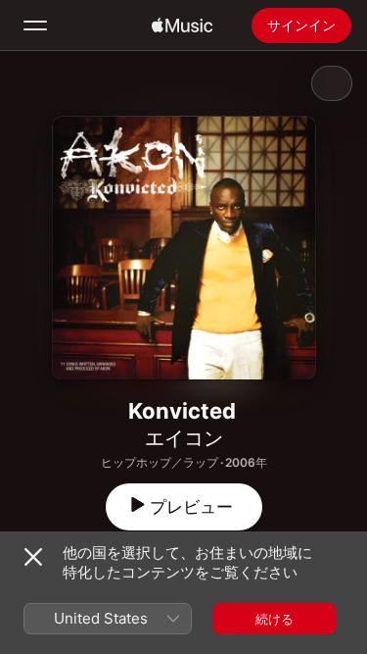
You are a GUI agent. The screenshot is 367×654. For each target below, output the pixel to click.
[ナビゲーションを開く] (35, 25)
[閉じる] (33, 557)
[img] (182, 25)
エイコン (184, 438)
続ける (274, 619)
